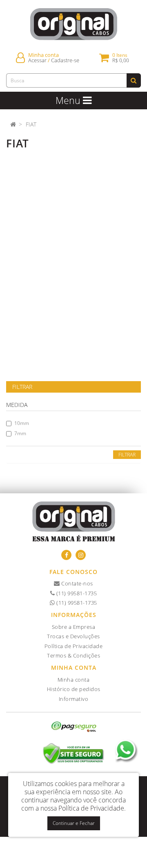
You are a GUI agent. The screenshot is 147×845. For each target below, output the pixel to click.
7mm (20, 433)
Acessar (37, 60)
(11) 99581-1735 (76, 593)
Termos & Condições (73, 655)
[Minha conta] (20, 57)
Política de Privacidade (74, 646)
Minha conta (74, 679)
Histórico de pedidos (73, 689)
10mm (21, 423)
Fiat (31, 124)
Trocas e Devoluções (73, 636)
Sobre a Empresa (74, 626)
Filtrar (127, 454)
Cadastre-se (65, 60)
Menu (69, 100)
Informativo (74, 699)
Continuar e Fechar (74, 823)
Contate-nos (76, 583)
